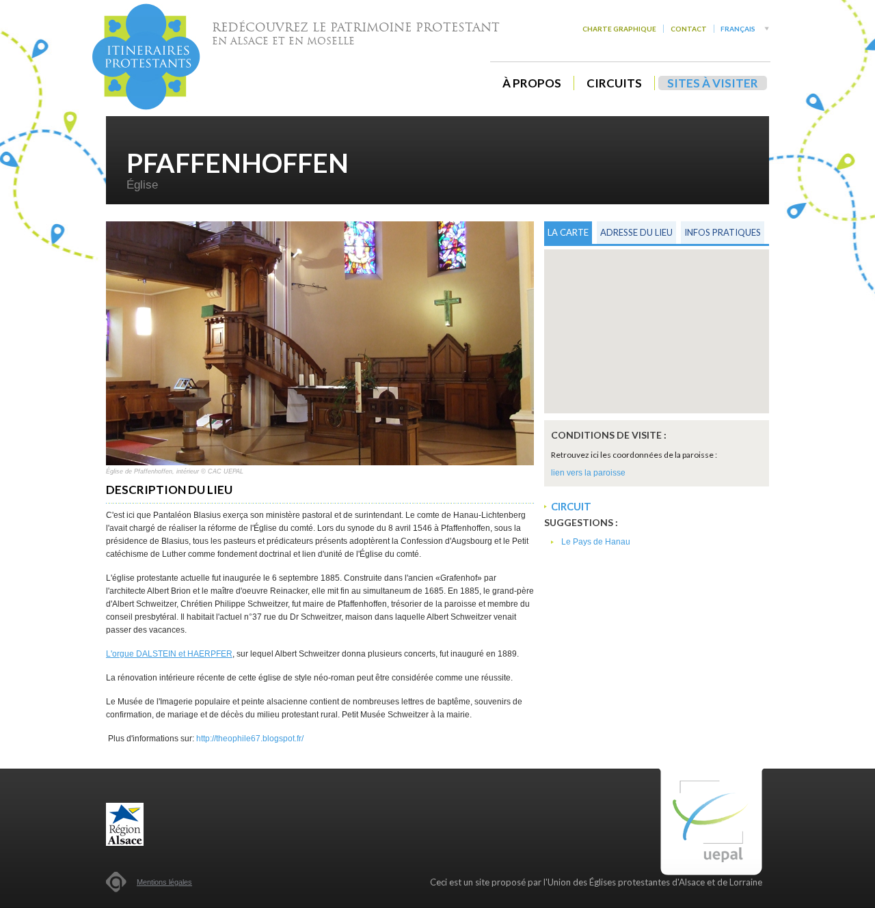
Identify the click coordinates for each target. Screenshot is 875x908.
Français (738, 29)
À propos (531, 83)
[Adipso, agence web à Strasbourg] (116, 882)
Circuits (614, 83)
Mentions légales (164, 882)
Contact (689, 29)
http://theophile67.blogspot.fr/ (250, 738)
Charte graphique (619, 29)
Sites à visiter (712, 83)
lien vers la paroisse (588, 473)
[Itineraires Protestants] (146, 56)
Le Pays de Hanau (595, 542)
